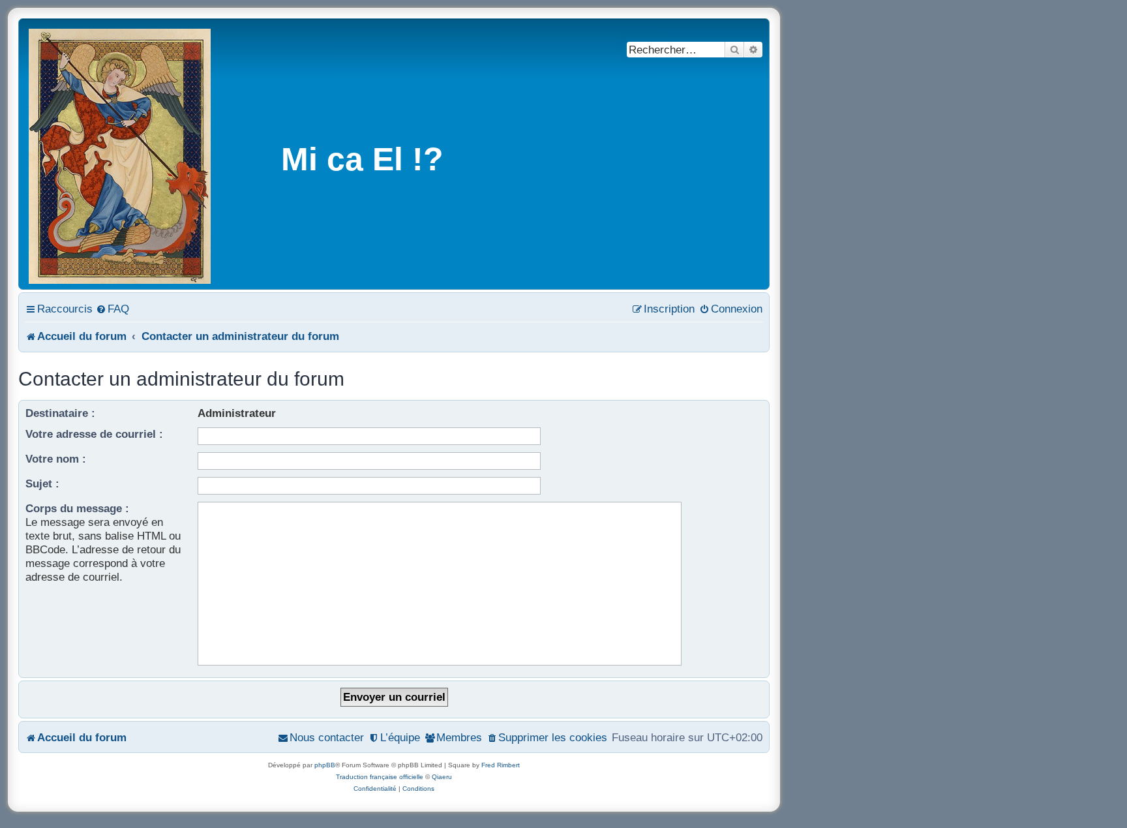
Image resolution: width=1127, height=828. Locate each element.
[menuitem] (112, 308)
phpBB (324, 765)
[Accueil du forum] (120, 154)
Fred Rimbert (500, 765)
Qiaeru (442, 776)
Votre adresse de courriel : (94, 434)
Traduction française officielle (379, 776)
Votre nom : (55, 459)
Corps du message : (77, 508)
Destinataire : (60, 413)
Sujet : (42, 483)
